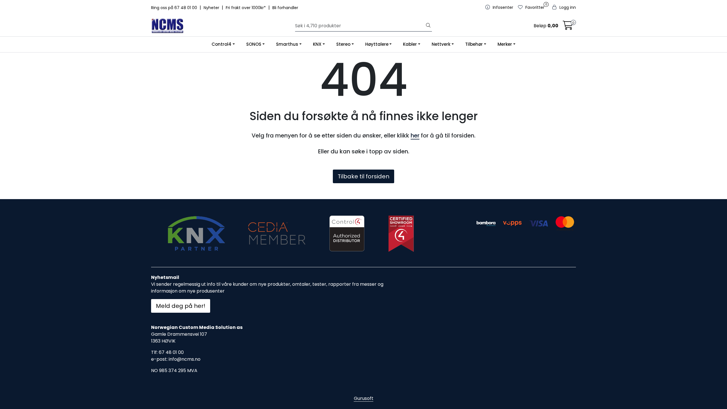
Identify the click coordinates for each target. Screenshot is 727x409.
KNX (317, 44)
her (415, 135)
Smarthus (287, 44)
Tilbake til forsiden (363, 176)
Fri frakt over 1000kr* (246, 8)
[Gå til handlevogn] (568, 27)
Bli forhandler (285, 8)
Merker (505, 44)
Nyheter (212, 8)
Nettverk (441, 44)
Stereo (343, 44)
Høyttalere (376, 44)
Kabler (410, 44)
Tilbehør (474, 44)
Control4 (221, 44)
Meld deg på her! (180, 306)
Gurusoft (363, 398)
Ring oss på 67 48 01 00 (174, 8)
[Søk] (428, 26)
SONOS (253, 44)
